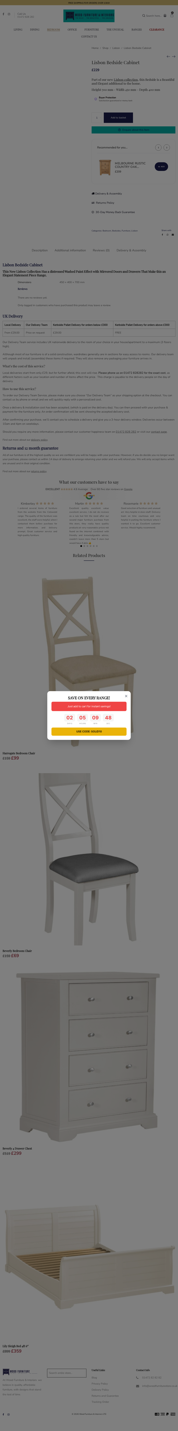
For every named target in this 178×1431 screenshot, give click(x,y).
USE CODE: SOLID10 (89, 731)
